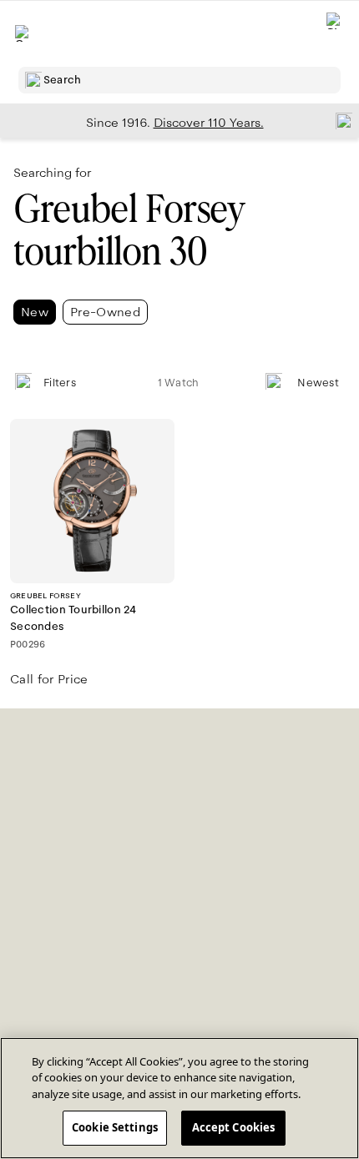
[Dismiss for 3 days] (339, 120)
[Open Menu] (23, 33)
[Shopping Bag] (335, 34)
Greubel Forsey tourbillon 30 (128, 230)
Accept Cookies (234, 1127)
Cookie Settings (115, 1127)
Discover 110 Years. (209, 122)
